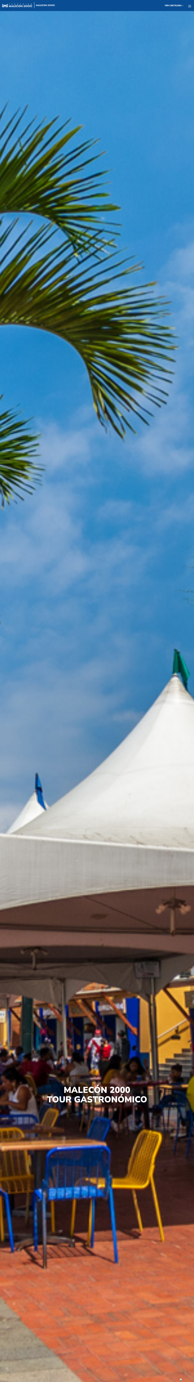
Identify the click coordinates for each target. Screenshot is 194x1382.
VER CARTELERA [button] (173, 5)
